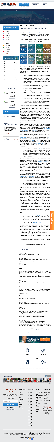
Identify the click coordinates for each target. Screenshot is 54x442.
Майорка (48, 128)
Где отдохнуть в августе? (10, 76)
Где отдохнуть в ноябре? (10, 82)
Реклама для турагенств (25, 0)
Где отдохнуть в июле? (9, 74)
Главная (2, 0)
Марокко (35, 222)
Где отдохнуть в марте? (10, 66)
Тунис (39, 208)
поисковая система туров (33, 228)
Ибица (21, 130)
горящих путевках (39, 215)
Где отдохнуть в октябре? (10, 80)
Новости (37, 411)
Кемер (36, 140)
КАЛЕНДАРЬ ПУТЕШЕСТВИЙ (27, 176)
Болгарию (35, 208)
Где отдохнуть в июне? (9, 72)
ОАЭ (20, 396)
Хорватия (40, 161)
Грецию (42, 208)
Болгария (26, 130)
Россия (7, 39)
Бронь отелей (38, 405)
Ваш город (39, 0)
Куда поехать (4, 10)
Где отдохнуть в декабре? (10, 84)
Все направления (22, 407)
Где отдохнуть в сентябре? (10, 78)
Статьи (19, 0)
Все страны (6, 53)
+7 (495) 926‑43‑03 (47, 408)
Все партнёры (16, 139)
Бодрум (42, 143)
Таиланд (8, 33)
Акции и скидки (47, 392)
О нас (6, 0)
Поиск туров (38, 391)
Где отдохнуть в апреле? (10, 68)
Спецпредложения (27, 10)
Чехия (20, 401)
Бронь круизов (39, 400)
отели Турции (23, 137)
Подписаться (10, 404)
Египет (46, 208)
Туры (17, 10)
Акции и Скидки (10, 0)
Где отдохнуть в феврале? (10, 64)
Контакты (44, 10)
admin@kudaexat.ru (47, 410)
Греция (7, 43)
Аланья (32, 140)
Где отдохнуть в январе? (10, 62)
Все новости (6, 133)
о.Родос (35, 130)
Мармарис (37, 143)
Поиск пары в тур (39, 392)
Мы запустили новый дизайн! (9, 116)
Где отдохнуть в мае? (9, 70)
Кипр (44, 128)
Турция (7, 31)
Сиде (49, 137)
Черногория (46, 161)
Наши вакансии (47, 400)
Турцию (40, 148)
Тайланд (39, 222)
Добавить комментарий (24, 332)
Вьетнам (8, 35)
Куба (20, 397)
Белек (22, 138)
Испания (8, 45)
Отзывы (15, 0)
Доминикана (21, 399)
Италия (7, 47)
